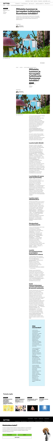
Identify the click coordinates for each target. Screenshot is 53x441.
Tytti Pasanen (21, 91)
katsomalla (31, 236)
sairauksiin (39, 156)
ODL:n (30, 212)
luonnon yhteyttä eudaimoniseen (35, 313)
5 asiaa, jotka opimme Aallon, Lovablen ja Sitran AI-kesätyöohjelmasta (20, 400)
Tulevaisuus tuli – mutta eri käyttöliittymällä (32, 400)
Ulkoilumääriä (31, 184)
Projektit (35, 418)
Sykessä (30, 245)
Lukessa (34, 245)
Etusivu (4, 5)
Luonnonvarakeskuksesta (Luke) (35, 128)
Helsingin (36, 274)
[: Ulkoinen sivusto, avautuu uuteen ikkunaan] (38, 305)
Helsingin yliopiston (32, 209)
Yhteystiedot (46, 418)
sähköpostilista (35, 356)
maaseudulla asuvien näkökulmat (35, 168)
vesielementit (31, 231)
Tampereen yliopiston (39, 212)
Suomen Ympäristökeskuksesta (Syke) (36, 129)
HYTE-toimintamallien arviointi (37, 278)
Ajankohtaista (30, 418)
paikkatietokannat (35, 159)
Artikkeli (8, 5)
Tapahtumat (41, 418)
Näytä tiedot (17, 437)
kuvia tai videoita (39, 235)
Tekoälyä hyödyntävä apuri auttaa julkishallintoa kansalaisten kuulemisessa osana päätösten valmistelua (8, 401)
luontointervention (32, 308)
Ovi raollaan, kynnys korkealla (43, 400)
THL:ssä (39, 245)
